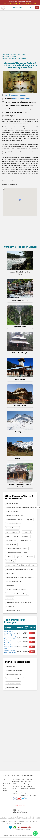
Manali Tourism (11, 666)
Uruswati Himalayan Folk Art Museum (19, 602)
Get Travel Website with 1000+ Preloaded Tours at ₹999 (20, 3)
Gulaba (9, 557)
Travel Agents (16, 823)
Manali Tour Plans (12, 687)
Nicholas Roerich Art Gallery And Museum (20, 577)
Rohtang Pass (20, 432)
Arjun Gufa (25, 536)
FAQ (2, 823)
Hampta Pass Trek (12, 528)
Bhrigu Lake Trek (26, 540)
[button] (20, 200)
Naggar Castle (20, 405)
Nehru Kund (10, 573)
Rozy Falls (29, 520)
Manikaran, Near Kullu (20, 300)
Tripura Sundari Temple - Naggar (17, 594)
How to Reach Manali (13, 683)
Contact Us (12, 821)
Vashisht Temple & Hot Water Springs (20, 485)
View (32, 633)
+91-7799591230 (24, 827)
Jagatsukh (19, 557)
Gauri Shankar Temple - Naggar (17, 548)
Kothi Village (10, 561)
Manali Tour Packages (14, 675)
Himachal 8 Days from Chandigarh (10, 652)
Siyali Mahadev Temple (14, 520)
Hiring (8, 823)
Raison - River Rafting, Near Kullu (20, 273)
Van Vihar (10, 598)
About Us (4, 821)
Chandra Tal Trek (12, 511)
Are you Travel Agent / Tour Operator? (20, 1)
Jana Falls (30, 557)
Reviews (21, 821)
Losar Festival (11, 606)
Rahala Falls (10, 586)
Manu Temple (20, 379)
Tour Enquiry (17, 8)
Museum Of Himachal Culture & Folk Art (20, 569)
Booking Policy (31, 821)
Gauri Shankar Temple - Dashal (17, 553)
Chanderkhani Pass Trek (14, 524)
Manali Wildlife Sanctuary (15, 515)
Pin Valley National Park (14, 581)
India (3, 54)
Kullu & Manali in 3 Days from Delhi (10, 638)
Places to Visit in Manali (10, 56)
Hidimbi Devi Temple (20, 353)
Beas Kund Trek (11, 540)
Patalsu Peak (27, 532)
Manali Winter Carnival (14, 610)
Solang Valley (20, 458)
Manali (24, 54)
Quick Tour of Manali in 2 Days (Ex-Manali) (9, 633)
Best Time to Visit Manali (15, 679)
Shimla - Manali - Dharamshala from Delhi (10, 647)
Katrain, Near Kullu (12, 503)
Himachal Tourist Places (13, 54)
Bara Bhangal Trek (12, 532)
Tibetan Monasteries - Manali (16, 590)
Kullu (8, 536)
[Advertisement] (20, 32)
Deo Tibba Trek (11, 544)
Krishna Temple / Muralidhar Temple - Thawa (21, 565)
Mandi (16, 536)
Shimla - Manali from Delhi (9, 642)
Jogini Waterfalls (20, 327)
